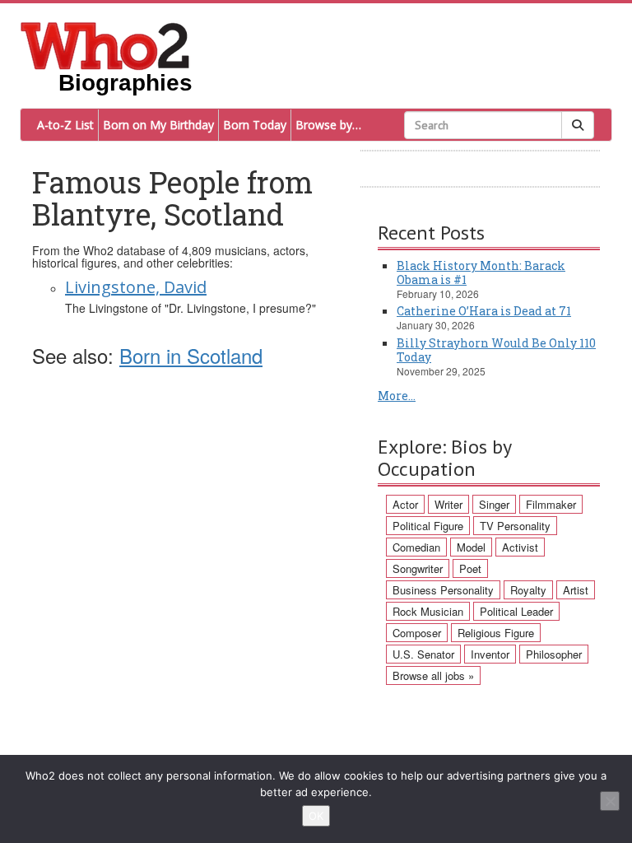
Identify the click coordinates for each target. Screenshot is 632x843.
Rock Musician (428, 611)
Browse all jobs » (433, 675)
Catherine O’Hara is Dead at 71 (484, 311)
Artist (575, 590)
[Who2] (105, 44)
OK (316, 815)
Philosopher (554, 654)
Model (471, 547)
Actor (405, 504)
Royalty (528, 590)
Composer (417, 632)
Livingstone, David (136, 287)
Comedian (416, 547)
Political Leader (516, 611)
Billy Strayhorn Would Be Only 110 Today (496, 350)
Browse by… (328, 125)
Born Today (254, 125)
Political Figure (428, 525)
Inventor (490, 654)
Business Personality (443, 590)
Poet (470, 568)
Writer (448, 504)
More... (397, 395)
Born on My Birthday (158, 125)
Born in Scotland (191, 355)
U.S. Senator (423, 654)
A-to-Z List (65, 125)
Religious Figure (496, 632)
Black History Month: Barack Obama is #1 (481, 272)
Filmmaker (551, 504)
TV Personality (515, 525)
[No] (610, 801)
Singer (494, 504)
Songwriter (418, 568)
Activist (520, 547)
